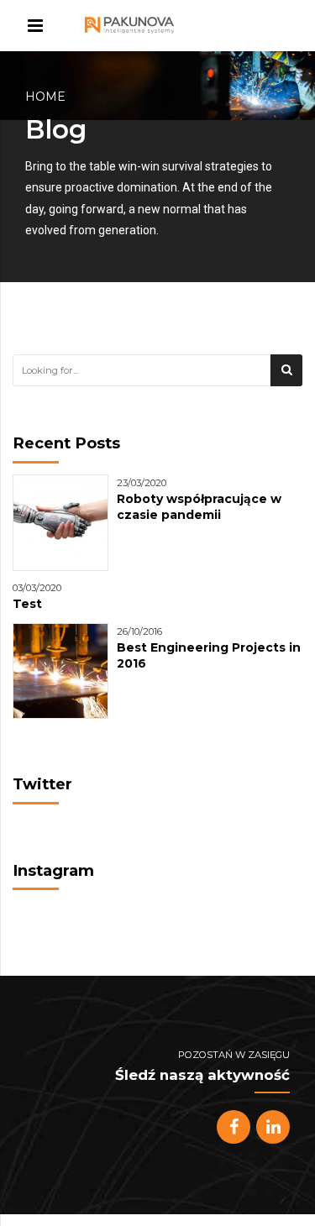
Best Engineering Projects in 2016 (209, 655)
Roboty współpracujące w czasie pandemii (199, 506)
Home (45, 96)
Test (27, 603)
